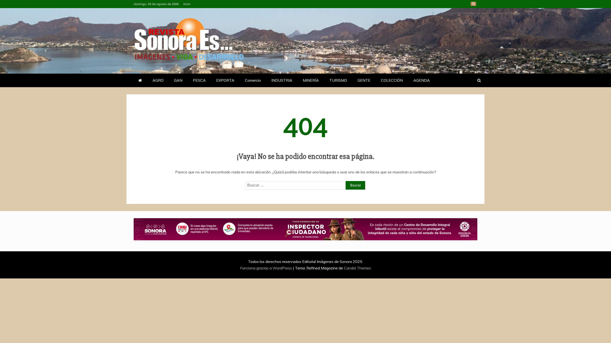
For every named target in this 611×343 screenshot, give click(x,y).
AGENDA (421, 80)
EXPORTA (225, 80)
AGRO (158, 80)
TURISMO (338, 80)
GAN (178, 80)
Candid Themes (357, 268)
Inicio (186, 4)
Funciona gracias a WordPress (266, 268)
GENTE (364, 80)
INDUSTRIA (281, 80)
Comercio (253, 80)
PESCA (199, 80)
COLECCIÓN (392, 80)
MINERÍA (311, 80)
